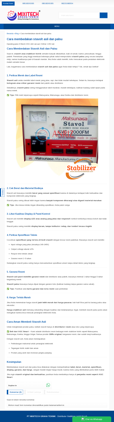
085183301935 (28, 3)
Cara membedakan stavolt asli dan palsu (34, 39)
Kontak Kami (8, 3)
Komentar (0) (15, 392)
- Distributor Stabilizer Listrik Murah (57, 416)
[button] (103, 15)
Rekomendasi (53, 392)
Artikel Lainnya (34, 392)
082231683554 (67, 3)
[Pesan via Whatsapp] (102, 3)
